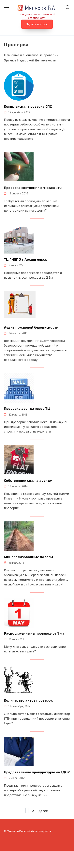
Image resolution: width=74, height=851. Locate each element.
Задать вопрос (37, 24)
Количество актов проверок (28, 700)
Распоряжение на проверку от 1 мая (35, 633)
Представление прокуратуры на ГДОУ (37, 772)
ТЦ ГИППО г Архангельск (25, 259)
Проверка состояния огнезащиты (33, 187)
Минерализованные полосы (28, 557)
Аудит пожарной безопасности (31, 327)
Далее (43, 810)
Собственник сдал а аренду (28, 480)
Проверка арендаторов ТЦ (27, 408)
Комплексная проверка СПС (28, 106)
